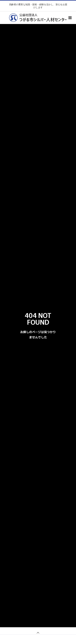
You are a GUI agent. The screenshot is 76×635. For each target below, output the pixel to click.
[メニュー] (69, 17)
